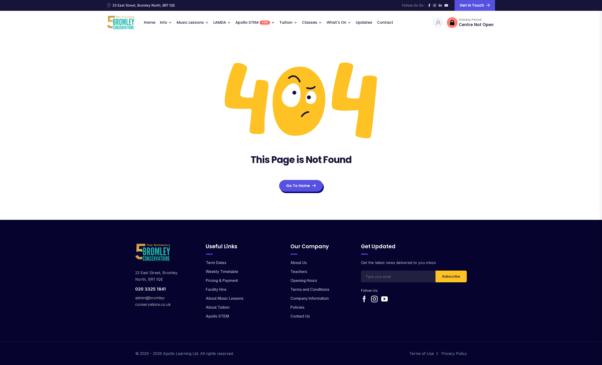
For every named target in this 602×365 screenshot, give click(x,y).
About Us (298, 262)
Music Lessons (190, 22)
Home (149, 22)
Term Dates (216, 262)
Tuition (286, 22)
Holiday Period (470, 19)
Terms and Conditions (309, 289)
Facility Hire (216, 289)
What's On (336, 22)
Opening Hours (303, 280)
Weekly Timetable (222, 271)
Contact (385, 22)
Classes (309, 22)
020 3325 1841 (150, 289)
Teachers (298, 271)
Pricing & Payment (222, 280)
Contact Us (300, 316)
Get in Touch (472, 5)
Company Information (309, 298)
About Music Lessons (224, 298)
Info (163, 22)
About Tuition (218, 307)
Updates (364, 22)
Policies (297, 307)
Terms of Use (421, 353)
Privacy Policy (454, 353)
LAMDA (219, 22)
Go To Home (298, 185)
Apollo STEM (251, 22)
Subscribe (451, 276)
